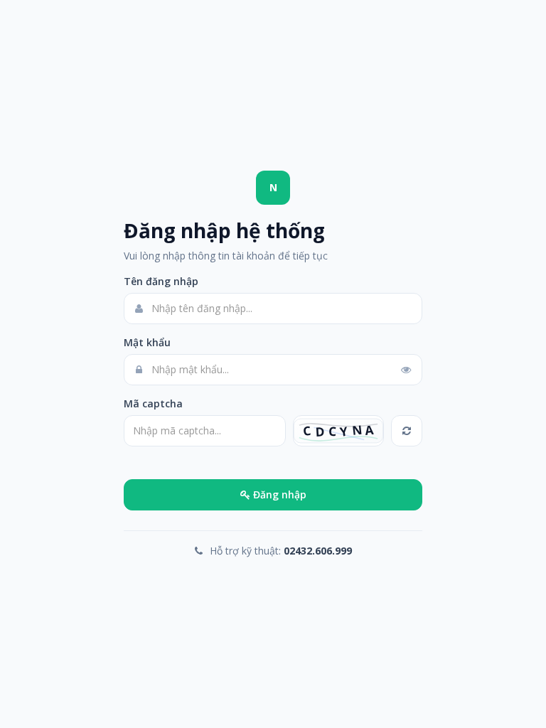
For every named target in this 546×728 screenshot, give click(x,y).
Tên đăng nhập (161, 281)
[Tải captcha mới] (406, 430)
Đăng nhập (278, 494)
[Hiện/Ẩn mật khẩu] (406, 369)
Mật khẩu (147, 342)
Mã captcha (153, 403)
